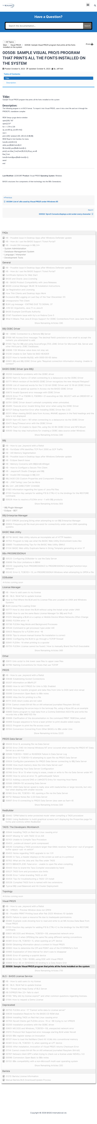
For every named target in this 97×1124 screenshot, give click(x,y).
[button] (88, 5)
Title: (7, 78)
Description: (11, 83)
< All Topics (9, 42)
